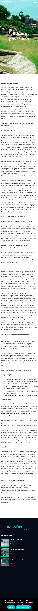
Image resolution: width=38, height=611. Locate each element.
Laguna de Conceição (17, 559)
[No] (36, 604)
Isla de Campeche (16, 539)
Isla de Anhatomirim (17, 549)
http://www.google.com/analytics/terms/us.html (17, 176)
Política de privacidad (23, 607)
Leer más (12, 544)
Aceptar (11, 607)
